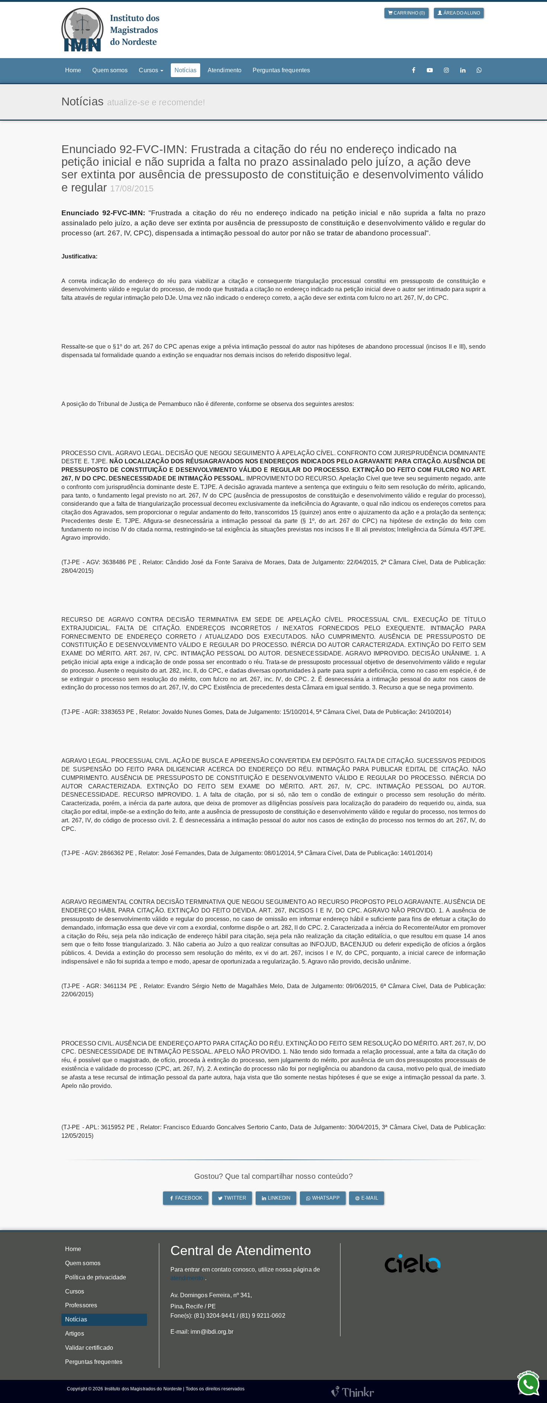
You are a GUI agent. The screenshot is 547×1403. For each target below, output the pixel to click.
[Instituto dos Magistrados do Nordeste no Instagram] (446, 70)
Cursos (74, 1291)
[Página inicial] (110, 29)
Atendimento (224, 70)
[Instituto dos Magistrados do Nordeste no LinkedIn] (463, 70)
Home (73, 70)
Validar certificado (89, 1348)
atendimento (187, 1278)
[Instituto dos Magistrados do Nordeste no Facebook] (413, 70)
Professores (81, 1305)
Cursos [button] (149, 70)
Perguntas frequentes (281, 70)
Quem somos (110, 70)
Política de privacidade (95, 1277)
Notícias (185, 70)
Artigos (74, 1333)
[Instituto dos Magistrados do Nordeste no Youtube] (429, 70)
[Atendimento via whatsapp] (479, 70)
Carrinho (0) (409, 13)
